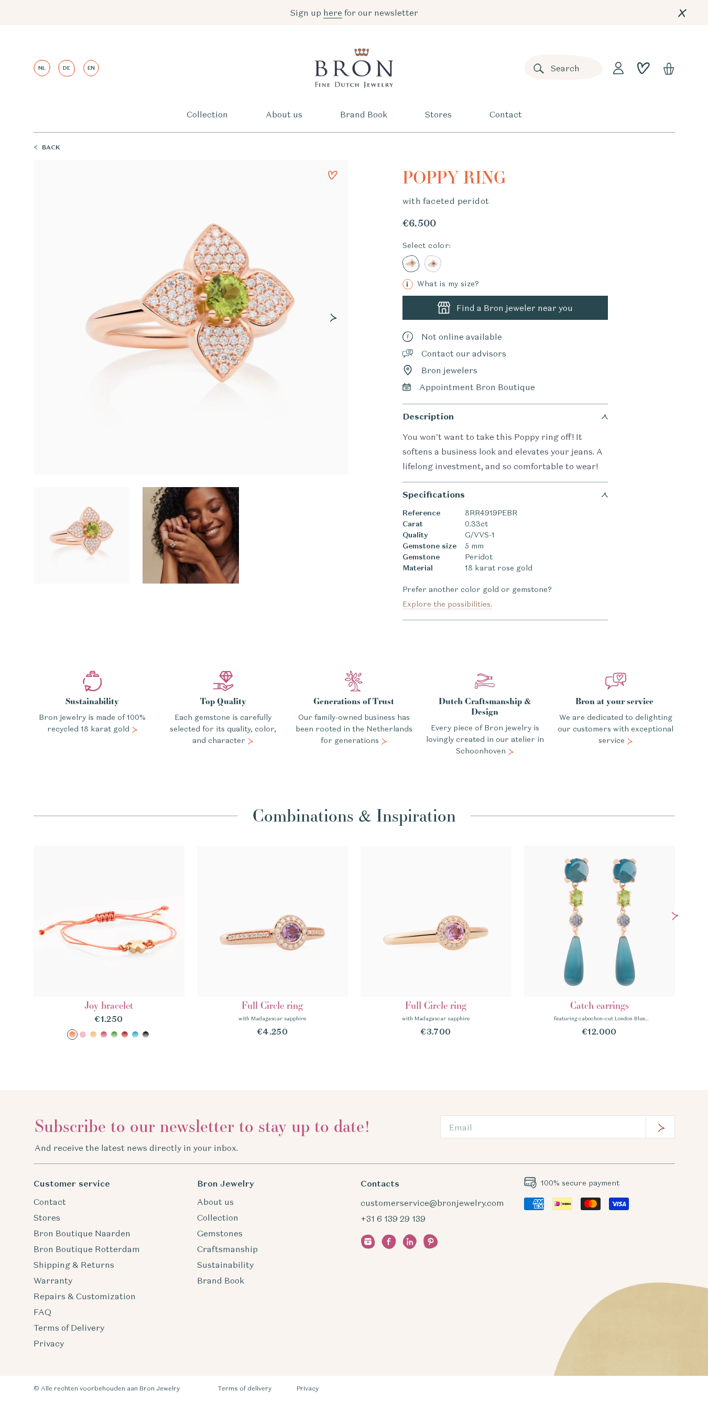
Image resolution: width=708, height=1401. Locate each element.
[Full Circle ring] (272, 942)
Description (428, 416)
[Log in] (618, 68)
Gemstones (220, 1233)
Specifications (433, 494)
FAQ (42, 1312)
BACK (51, 147)
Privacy (49, 1343)
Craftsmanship (227, 1249)
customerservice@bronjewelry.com (432, 1203)
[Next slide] (333, 318)
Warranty (53, 1280)
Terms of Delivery (69, 1327)
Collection (207, 114)
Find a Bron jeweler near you (514, 308)
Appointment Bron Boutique (477, 387)
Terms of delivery (244, 1388)
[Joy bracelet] (109, 943)
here (332, 12)
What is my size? (443, 284)
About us (284, 114)
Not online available (461, 336)
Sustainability (225, 1264)
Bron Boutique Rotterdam (87, 1249)
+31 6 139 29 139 (393, 1218)
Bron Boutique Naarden (82, 1233)
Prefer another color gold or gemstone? (477, 597)
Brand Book (363, 114)
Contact (505, 114)
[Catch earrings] (599, 942)
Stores (438, 114)
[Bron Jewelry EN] (353, 68)
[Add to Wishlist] (333, 175)
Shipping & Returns (74, 1264)
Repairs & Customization (85, 1296)
